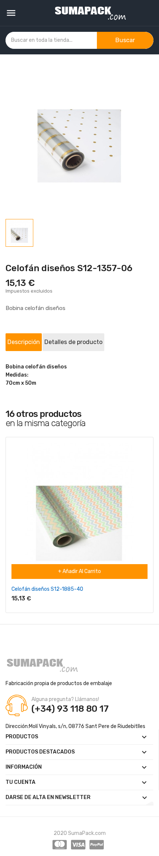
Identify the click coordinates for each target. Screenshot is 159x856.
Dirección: (17, 726)
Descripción (23, 342)
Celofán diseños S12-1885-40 (47, 589)
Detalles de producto (73, 342)
